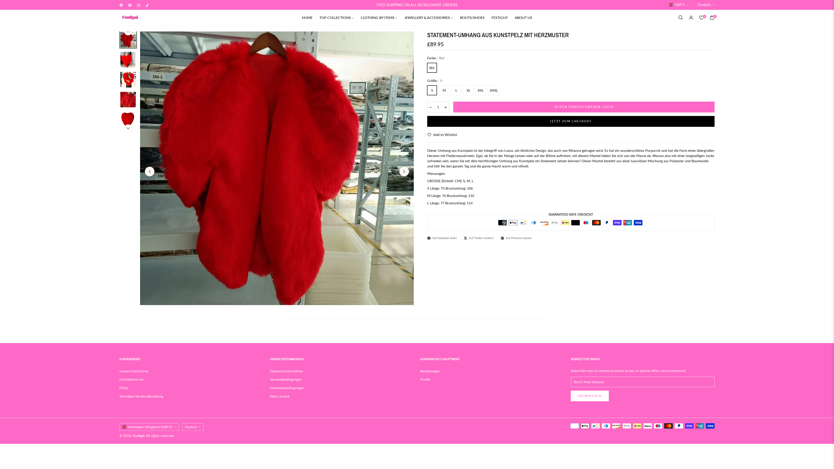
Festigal (138, 435)
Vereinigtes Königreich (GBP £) (150, 427)
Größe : (434, 80)
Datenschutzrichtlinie (286, 371)
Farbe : (435, 58)
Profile (425, 379)
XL (468, 90)
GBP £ (680, 4)
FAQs (123, 388)
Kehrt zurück (280, 396)
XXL (481, 90)
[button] (680, 17)
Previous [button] (149, 171)
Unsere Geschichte (133, 371)
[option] (277, 168)
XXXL (494, 90)
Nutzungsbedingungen (287, 388)
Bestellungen (430, 371)
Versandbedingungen (286, 379)
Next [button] (404, 171)
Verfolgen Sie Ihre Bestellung (141, 396)
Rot (432, 68)
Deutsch (704, 4)
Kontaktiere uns (131, 379)
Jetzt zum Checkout (571, 121)
